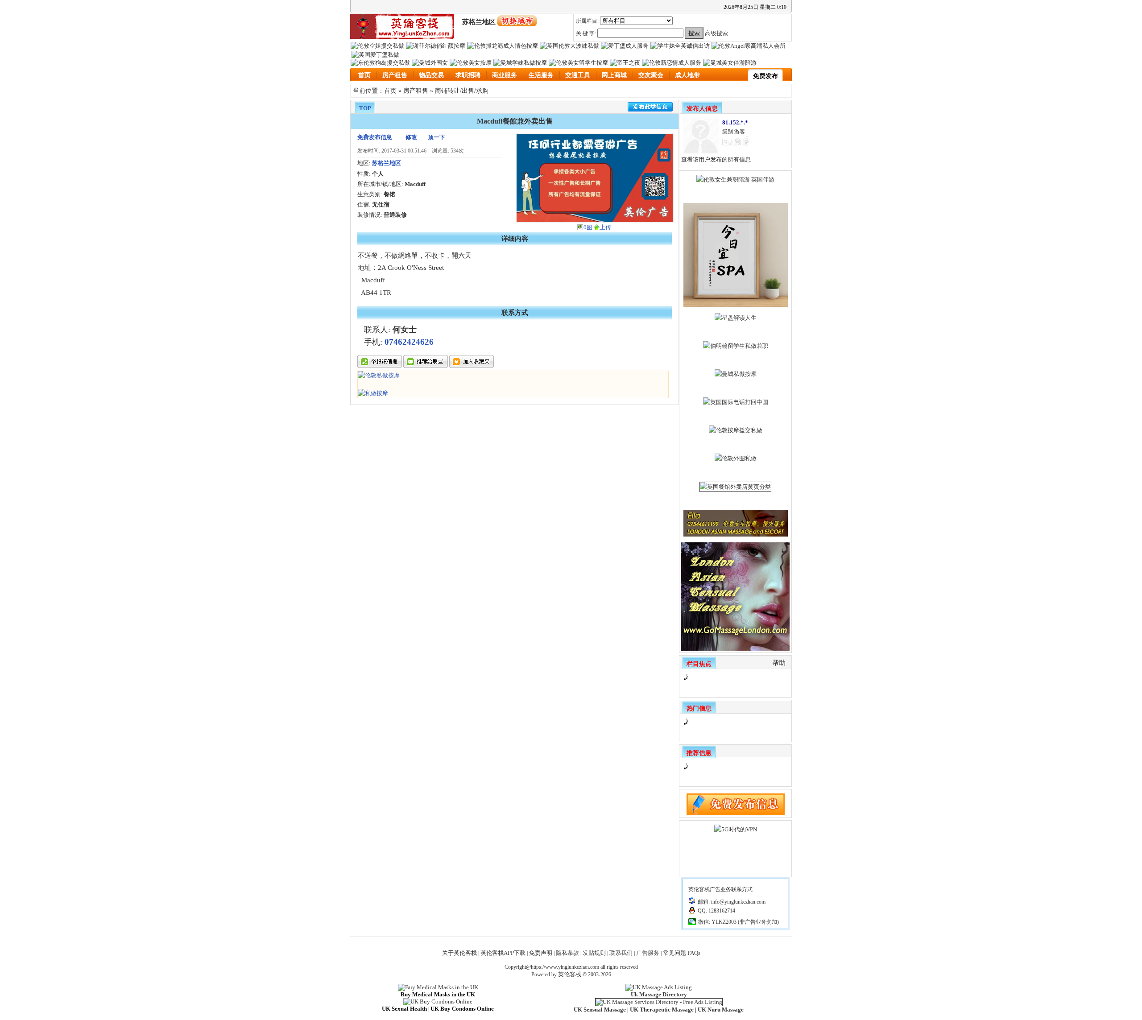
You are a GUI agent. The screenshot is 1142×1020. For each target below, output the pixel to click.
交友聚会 (650, 75)
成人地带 (687, 75)
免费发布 (765, 76)
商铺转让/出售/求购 (461, 90)
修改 (411, 137)
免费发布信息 (374, 137)
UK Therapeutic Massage (662, 1009)
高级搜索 (716, 33)
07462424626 (409, 342)
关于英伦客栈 (459, 953)
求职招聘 (467, 75)
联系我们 (621, 953)
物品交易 (431, 75)
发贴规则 (594, 953)
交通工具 (577, 75)
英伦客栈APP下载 (502, 953)
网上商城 (614, 75)
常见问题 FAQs (681, 953)
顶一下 (436, 137)
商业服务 (504, 75)
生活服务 (541, 75)
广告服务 (647, 953)
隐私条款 (567, 953)
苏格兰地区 (386, 163)
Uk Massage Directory (659, 994)
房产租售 (394, 75)
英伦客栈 (569, 974)
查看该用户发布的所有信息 (716, 159)
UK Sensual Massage (600, 1009)
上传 (605, 227)
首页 (364, 75)
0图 (587, 227)
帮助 (779, 662)
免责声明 (540, 953)
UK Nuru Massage (721, 1009)
